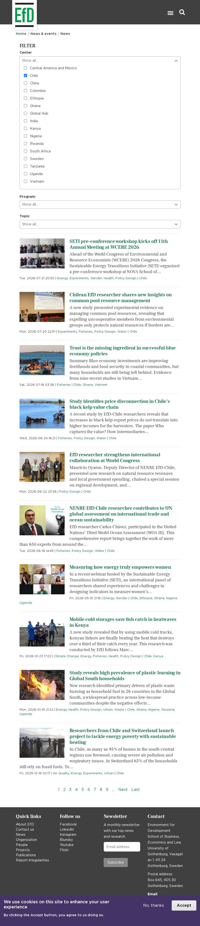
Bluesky (66, 840)
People (22, 845)
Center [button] (26, 52)
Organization (26, 840)
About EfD (25, 824)
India (34, 121)
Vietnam (37, 181)
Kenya (35, 128)
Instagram (68, 834)
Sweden (37, 159)
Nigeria (36, 136)
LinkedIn (67, 829)
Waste (119, 709)
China (34, 83)
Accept (184, 905)
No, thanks (153, 905)
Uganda (36, 174)
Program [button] (27, 197)
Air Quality (61, 773)
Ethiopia (37, 98)
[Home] (12, 12)
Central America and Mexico (53, 68)
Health (109, 278)
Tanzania (37, 166)
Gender (96, 278)
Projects (23, 850)
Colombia (38, 91)
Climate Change (66, 656)
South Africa (40, 151)
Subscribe (116, 862)
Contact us (25, 829)
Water (122, 331)
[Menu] (170, 13)
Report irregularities (32, 860)
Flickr (64, 850)
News (20, 834)
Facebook (68, 824)
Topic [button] (25, 216)
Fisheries (86, 331)
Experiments (79, 278)
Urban (108, 709)
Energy (62, 278)
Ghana (35, 106)
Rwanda (37, 144)
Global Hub (39, 113)
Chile (34, 76)
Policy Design (126, 278)
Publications (26, 855)
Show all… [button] (30, 60)
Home (21, 34)
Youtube (67, 845)
